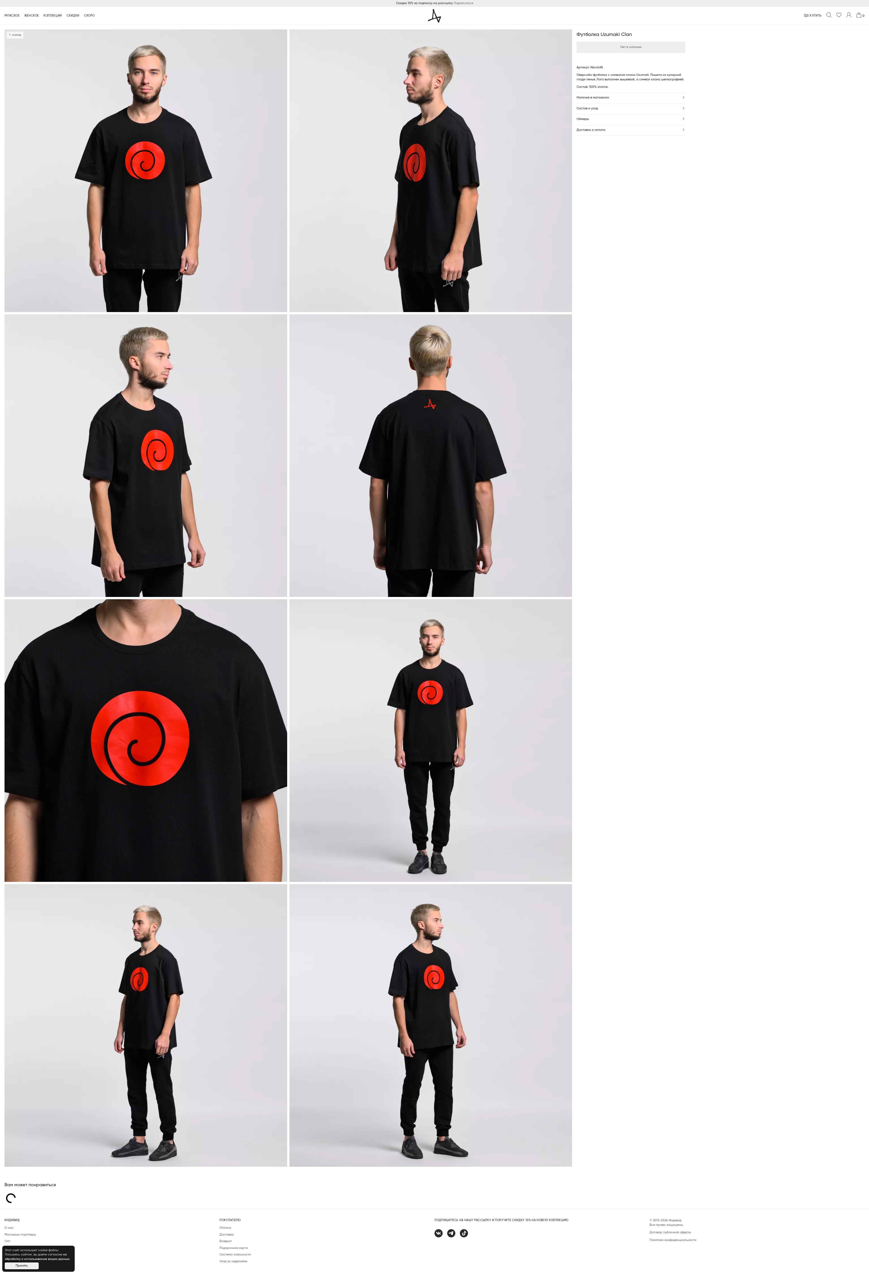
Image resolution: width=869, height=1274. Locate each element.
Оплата (225, 1227)
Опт (7, 1241)
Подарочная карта (234, 1248)
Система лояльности (235, 1254)
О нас (9, 1227)
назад (16, 34)
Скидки (73, 15)
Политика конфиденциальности (672, 1240)
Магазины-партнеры (20, 1234)
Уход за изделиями (233, 1261)
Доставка (227, 1234)
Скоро (89, 15)
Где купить (813, 15)
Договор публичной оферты (670, 1232)
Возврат (226, 1241)
